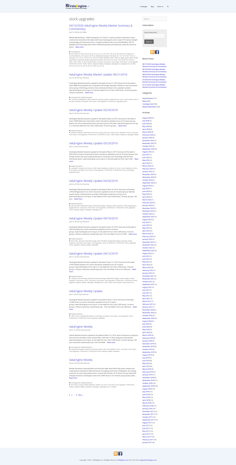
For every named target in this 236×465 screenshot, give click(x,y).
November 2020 (148, 313)
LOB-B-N (87, 58)
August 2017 (147, 423)
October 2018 (147, 383)
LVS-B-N (95, 58)
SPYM (85, 62)
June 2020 (146, 327)
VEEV (106, 282)
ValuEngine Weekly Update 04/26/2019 (93, 181)
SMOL (71, 62)
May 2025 (146, 160)
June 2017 (146, 428)
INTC (128, 56)
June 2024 (146, 191)
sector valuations (120, 132)
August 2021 (147, 287)
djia (72, 206)
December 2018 (148, 377)
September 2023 (148, 217)
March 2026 (146, 132)
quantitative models (96, 60)
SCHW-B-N (125, 60)
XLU (98, 66)
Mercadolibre (111, 349)
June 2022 (146, 259)
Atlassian (74, 132)
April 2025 (146, 163)
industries (95, 99)
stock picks (107, 62)
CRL (108, 54)
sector (122, 99)
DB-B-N (121, 54)
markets (106, 99)
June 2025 (146, 157)
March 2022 (146, 267)
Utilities (117, 134)
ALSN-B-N (88, 54)
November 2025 (148, 143)
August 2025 (147, 152)
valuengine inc (115, 64)
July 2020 (145, 324)
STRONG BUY (112, 101)
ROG (104, 60)
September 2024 (148, 183)
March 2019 (146, 369)
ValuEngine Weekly (80, 326)
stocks (104, 243)
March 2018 (146, 403)
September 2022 (148, 250)
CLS (99, 54)
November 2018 (148, 380)
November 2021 (148, 279)
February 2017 (147, 440)
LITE (76, 58)
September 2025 (148, 149)
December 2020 (148, 310)
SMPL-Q (80, 62)
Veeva (110, 282)
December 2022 (148, 242)
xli (86, 66)
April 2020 (146, 332)
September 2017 (148, 420)
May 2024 (146, 194)
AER (72, 54)
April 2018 (146, 400)
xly (103, 66)
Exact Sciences (88, 168)
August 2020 (147, 321)
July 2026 (145, 121)
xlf (84, 66)
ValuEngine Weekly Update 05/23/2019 (93, 143)
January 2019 (147, 375)
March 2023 (146, 234)
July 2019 (145, 358)
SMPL (75, 62)
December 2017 (148, 411)
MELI (104, 349)
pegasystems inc (74, 208)
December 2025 (148, 140)
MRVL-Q (117, 58)
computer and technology (79, 278)
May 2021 (146, 296)
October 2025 (147, 146)
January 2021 (147, 307)
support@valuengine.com (148, 460)
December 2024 (148, 174)
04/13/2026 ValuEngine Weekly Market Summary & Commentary (100, 27)
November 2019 (148, 346)
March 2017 (146, 437)
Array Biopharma (81, 99)
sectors (128, 132)
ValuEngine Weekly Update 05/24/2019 (93, 110)
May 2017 (146, 431)
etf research (85, 56)
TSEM (84, 64)
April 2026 (146, 129)
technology (130, 170)
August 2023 (147, 219)
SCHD (115, 60)
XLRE (94, 66)
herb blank (112, 56)
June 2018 (146, 394)
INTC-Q (132, 56)
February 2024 (147, 203)
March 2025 (146, 166)
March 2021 (146, 301)
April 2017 (146, 434)
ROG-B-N (110, 60)
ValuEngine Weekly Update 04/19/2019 (93, 218)
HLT (118, 56)
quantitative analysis (83, 60)
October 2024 (147, 180)
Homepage (143, 6)
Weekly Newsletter (86, 97)
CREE (72, 316)
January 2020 (147, 341)
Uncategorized (75, 52)
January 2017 (147, 442)
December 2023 (148, 208)
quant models (133, 58)
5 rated (73, 99)
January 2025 (147, 171)
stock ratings (115, 62)
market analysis (124, 278)
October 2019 (147, 349)
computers (74, 168)
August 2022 (147, 253)
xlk (88, 66)
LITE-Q (81, 58)
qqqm (122, 58)
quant (127, 58)
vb (131, 64)
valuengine (107, 64)
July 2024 (145, 188)
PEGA (125, 206)
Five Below (104, 241)
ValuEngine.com (122, 460)
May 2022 (146, 262)
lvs (91, 58)
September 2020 (148, 318)
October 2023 (147, 214)
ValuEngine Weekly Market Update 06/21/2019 (98, 74)
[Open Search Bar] (168, 6)
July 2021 (145, 290)
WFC (134, 64)
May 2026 (146, 126)
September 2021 (148, 284)
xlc (79, 66)
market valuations (104, 58)
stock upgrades (133, 62)
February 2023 (147, 236)
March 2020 (146, 335)
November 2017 (148, 414)
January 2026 (147, 138)
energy (101, 132)
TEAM (112, 134)
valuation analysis (98, 64)
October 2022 (147, 248)
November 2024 (148, 177)
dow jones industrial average (83, 206)
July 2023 (145, 222)
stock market (92, 62)
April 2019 (146, 366)
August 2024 (147, 186)
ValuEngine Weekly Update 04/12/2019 (93, 253)
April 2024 (146, 197)
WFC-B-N (72, 66)
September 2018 (148, 386)
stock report (123, 62)
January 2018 (147, 408)
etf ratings (128, 54)
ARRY (89, 99)
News (144, 101)
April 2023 (146, 231)
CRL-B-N (113, 54)
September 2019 (148, 352)
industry (100, 99)
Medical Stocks (114, 99)
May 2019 (146, 363)
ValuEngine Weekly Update (86, 291)
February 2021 (147, 304)
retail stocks (80, 280)
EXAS (94, 168)
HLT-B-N (123, 56)
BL (92, 54)
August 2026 (147, 118)
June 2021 (146, 293)
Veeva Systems (117, 282)
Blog (152, 6)
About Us (160, 6)
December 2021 (148, 276)
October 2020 (147, 315)
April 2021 (146, 298)
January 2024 (147, 205)
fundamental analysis (102, 56)
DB (117, 54)
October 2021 (147, 282)
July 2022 (145, 256)
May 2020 (146, 329)
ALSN (82, 54)
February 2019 (147, 372)
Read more (80, 47)
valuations (123, 134)
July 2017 (145, 425)
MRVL (112, 58)
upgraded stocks (122, 101)
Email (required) (150, 32)
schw (119, 60)
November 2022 (148, 245)
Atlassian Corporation (84, 132)
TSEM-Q (89, 64)
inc (95, 316)
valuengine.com (125, 64)
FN (90, 56)
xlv (100, 66)
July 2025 (145, 154)
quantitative (73, 60)
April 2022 (146, 265)
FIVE (98, 241)
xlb (77, 66)
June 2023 (146, 225)
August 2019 (147, 355)
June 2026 (146, 123)
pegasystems (132, 206)
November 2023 (148, 211)
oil (115, 168)
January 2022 (147, 273)
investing (72, 58)
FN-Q (93, 56)
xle (81, 66)
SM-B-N (131, 60)
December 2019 (148, 344)
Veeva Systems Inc (128, 282)
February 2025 (147, 169)
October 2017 (147, 417)
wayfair (114, 387)
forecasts (107, 132)
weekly (136, 134)
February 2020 (147, 338)
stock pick (100, 62)
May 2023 (146, 228)
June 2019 (146, 361)
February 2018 (147, 406)
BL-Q (95, 54)
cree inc (77, 316)
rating (112, 132)
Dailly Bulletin (147, 98)
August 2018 (147, 389)
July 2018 (145, 392)
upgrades (77, 245)
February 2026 (147, 135)
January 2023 (147, 239)
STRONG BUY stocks (75, 64)
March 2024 (146, 200)
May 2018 (146, 397)
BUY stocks (94, 132)
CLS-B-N (103, 54)
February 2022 (147, 270)
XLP (91, 66)
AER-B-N (77, 54)
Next (81, 395)
